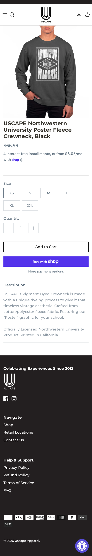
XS (11, 193)
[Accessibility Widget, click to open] (82, 546)
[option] (46, 72)
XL (11, 205)
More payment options (46, 271)
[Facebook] (5, 398)
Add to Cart (46, 247)
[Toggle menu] (4, 15)
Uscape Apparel (27, 541)
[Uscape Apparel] (46, 14)
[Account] (78, 15)
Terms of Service (18, 483)
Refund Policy (16, 475)
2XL (30, 205)
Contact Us (13, 440)
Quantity (11, 218)
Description (14, 285)
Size (7, 183)
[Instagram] (14, 398)
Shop (8, 425)
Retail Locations (18, 432)
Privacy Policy (16, 467)
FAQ (7, 490)
